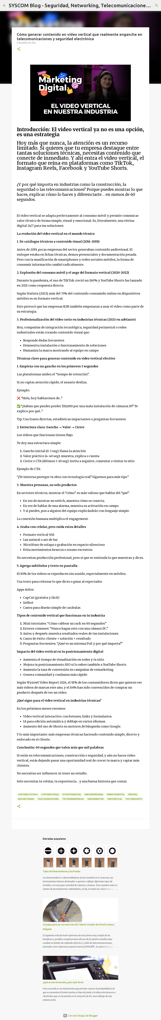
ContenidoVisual (50, 794)
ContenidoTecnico (28, 794)
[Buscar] (156, 5)
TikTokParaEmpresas (73, 799)
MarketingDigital (116, 794)
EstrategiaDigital (72, 794)
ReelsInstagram (26, 799)
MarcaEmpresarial (94, 794)
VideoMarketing (95, 799)
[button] (19, 49)
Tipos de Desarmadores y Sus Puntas (61, 871)
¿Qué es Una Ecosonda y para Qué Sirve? (63, 982)
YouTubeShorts (134, 799)
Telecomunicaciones (48, 799)
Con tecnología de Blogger (82, 1015)
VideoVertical (114, 799)
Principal (132, 794)
